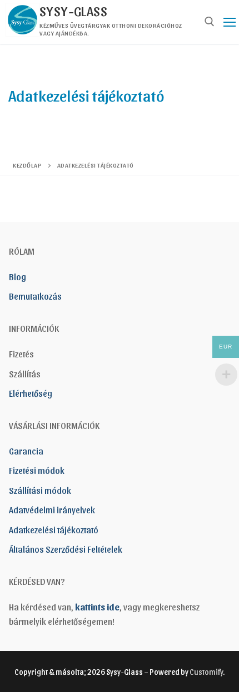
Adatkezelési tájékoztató (53, 529)
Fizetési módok (36, 470)
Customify (206, 671)
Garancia (26, 451)
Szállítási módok (40, 490)
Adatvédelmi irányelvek (52, 509)
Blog (17, 276)
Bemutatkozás (35, 296)
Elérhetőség (30, 393)
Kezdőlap (27, 165)
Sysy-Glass (73, 10)
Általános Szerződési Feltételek (65, 549)
